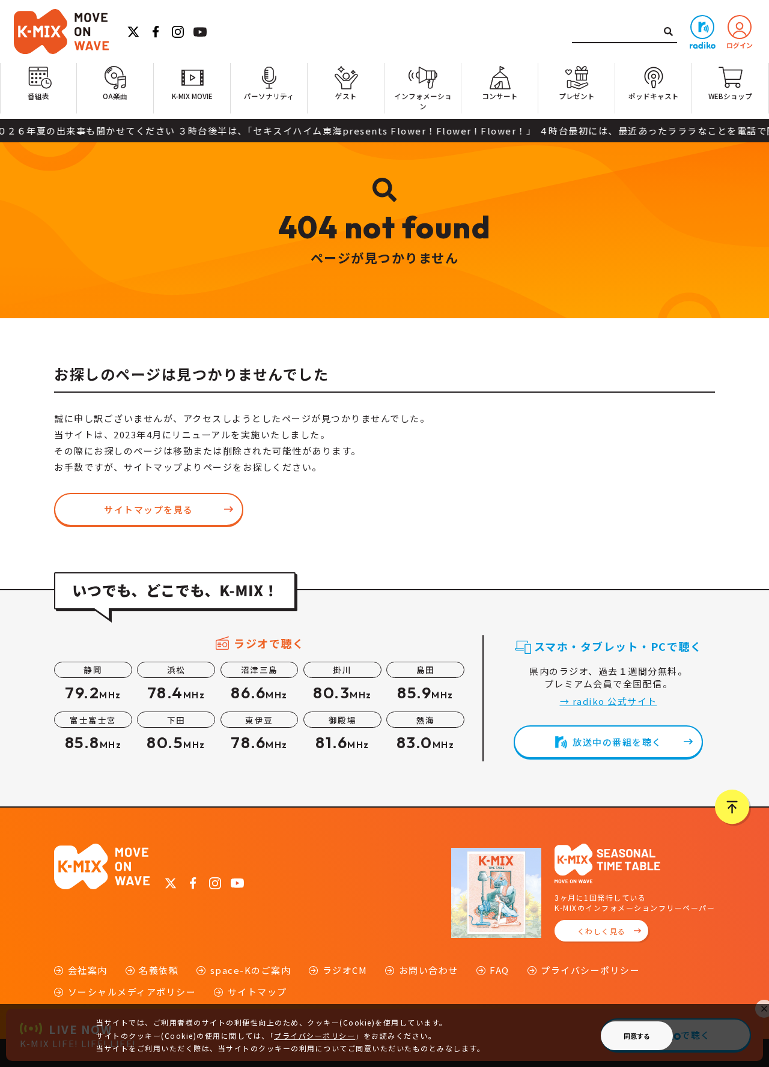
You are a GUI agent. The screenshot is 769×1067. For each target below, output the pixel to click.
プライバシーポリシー (590, 970)
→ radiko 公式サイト (608, 701)
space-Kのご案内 (250, 970)
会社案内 (88, 970)
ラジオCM (345, 970)
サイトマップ (257, 991)
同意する (637, 1036)
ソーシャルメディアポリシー (132, 991)
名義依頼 (158, 970)
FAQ (499, 970)
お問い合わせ (428, 970)
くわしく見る (601, 931)
